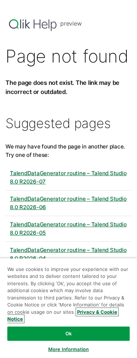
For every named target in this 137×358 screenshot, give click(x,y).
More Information (68, 349)
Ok (68, 333)
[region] (68, 308)
